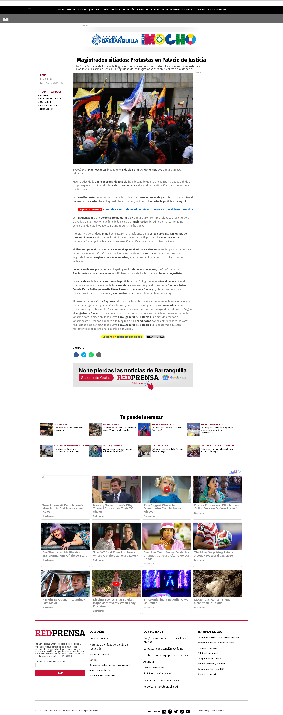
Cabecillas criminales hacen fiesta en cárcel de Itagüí (217, 450)
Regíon (70, 9)
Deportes (142, 9)
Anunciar (148, 661)
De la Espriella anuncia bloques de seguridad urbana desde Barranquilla (217, 429)
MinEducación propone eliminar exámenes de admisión (117, 450)
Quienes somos (98, 638)
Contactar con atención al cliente (163, 648)
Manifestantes (46, 102)
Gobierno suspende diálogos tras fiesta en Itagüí (168, 450)
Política (115, 9)
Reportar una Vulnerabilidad (160, 686)
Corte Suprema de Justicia (51, 99)
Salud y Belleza (217, 9)
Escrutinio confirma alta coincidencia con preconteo (66, 450)
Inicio (60, 9)
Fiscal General (46, 109)
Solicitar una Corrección (157, 673)
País (105, 9)
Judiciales (95, 9)
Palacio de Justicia (48, 105)
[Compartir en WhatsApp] (91, 355)
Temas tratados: (50, 92)
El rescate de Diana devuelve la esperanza (68, 428)
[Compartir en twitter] (83, 355)
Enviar (60, 673)
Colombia (44, 95)
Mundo (155, 9)
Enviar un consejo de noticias (161, 680)
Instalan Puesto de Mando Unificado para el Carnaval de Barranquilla (149, 209)
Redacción (49, 79)
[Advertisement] (219, 122)
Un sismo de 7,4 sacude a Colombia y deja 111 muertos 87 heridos (119, 428)
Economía (128, 9)
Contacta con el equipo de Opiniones (165, 655)
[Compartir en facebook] (76, 355)
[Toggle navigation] (30, 9)
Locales (81, 9)
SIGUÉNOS (153, 711)
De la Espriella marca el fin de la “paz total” (167, 428)
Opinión (201, 9)
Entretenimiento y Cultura (177, 9)
